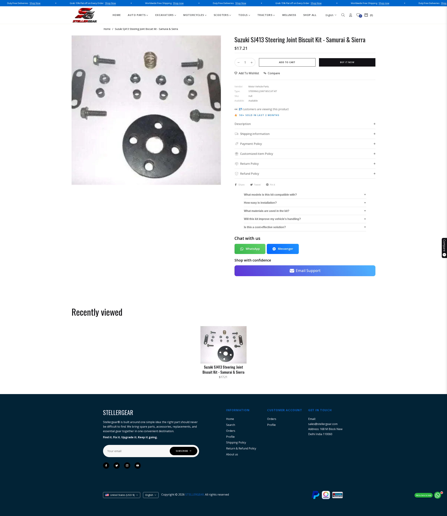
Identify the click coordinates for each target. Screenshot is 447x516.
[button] (343, 15)
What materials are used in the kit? (266, 210)
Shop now (162, 3)
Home (230, 419)
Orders (230, 431)
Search (230, 425)
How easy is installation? (260, 202)
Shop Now (19, 3)
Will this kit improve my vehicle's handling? (272, 218)
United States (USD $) (122, 495)
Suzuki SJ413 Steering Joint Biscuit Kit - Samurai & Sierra (223, 369)
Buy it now (347, 62)
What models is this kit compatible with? (270, 194)
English (329, 15)
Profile (230, 437)
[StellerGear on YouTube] (137, 465)
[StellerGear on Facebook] (106, 465)
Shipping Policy (236, 442)
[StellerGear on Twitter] (116, 465)
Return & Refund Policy (241, 448)
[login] (350, 15)
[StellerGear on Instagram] (127, 465)
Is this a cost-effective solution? (265, 227)
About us (232, 454)
